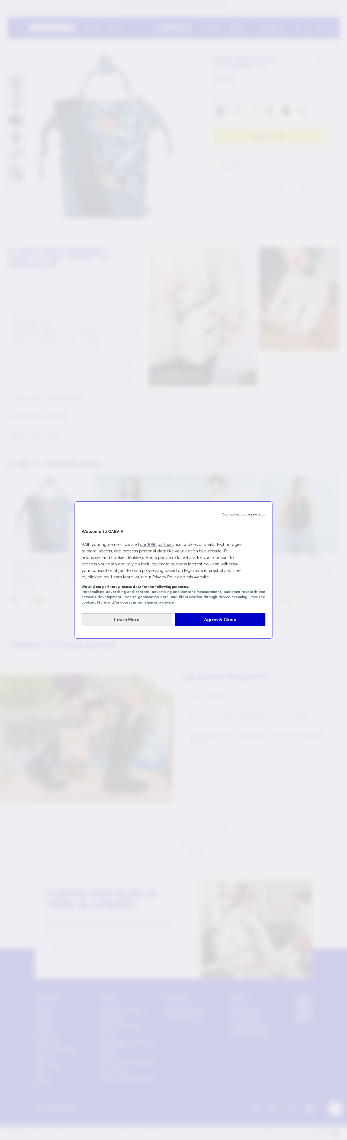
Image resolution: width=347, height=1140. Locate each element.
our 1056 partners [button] (157, 544)
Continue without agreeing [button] (243, 514)
